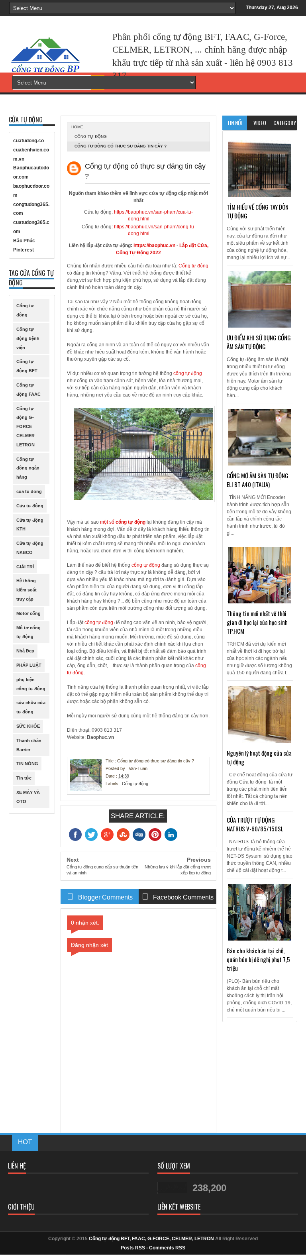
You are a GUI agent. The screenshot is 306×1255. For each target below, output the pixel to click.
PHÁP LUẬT (28, 665)
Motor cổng (28, 613)
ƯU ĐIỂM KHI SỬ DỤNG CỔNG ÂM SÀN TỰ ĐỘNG (259, 342)
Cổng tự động (91, 136)
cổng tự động (187, 373)
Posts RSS (133, 1248)
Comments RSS (167, 1248)
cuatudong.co (28, 140)
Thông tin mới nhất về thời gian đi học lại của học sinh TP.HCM (257, 622)
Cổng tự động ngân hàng (27, 468)
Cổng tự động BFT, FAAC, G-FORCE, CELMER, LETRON (151, 1238)
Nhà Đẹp (25, 650)
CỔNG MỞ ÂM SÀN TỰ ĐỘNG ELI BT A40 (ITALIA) (257, 480)
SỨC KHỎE (28, 726)
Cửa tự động (29, 505)
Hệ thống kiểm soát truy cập (26, 589)
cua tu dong (29, 491)
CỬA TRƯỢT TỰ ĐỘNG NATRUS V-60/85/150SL (255, 824)
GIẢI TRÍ (25, 566)
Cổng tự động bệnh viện (27, 338)
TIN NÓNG (27, 763)
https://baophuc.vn (154, 245)
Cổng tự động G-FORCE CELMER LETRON (25, 426)
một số (108, 522)
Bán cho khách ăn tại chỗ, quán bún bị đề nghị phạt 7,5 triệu (258, 959)
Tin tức (23, 778)
